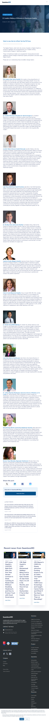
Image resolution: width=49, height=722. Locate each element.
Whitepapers (33, 703)
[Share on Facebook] (22, 484)
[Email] (30, 484)
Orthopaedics (34, 682)
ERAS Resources (33, 705)
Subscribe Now (20, 493)
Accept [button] (22, 719)
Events (32, 699)
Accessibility (33, 653)
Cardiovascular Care (35, 664)
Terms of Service (6, 671)
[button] (47, 2)
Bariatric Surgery (34, 662)
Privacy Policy (5, 669)
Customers (5, 663)
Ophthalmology (34, 686)
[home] (6, 2)
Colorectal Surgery (35, 665)
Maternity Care (34, 677)
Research (33, 697)
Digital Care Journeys (35, 619)
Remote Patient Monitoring (36, 625)
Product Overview (35, 647)
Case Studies (33, 695)
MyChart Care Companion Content (36, 627)
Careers (4, 661)
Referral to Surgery (35, 630)
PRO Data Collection (35, 638)
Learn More (7, 600)
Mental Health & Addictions (34, 680)
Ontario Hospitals (34, 640)
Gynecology (33, 675)
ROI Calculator (34, 708)
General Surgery (34, 673)
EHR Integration (34, 649)
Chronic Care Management (36, 623)
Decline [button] (27, 719)
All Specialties (34, 660)
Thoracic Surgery (34, 688)
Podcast (33, 701)
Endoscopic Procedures (36, 667)
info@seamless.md (9, 629)
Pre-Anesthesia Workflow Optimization (36, 633)
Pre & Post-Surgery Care (36, 621)
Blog (4, 665)
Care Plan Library (34, 651)
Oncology (33, 684)
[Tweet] (7, 484)
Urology (32, 690)
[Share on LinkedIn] (14, 484)
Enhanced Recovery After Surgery (36, 636)
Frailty (32, 669)
